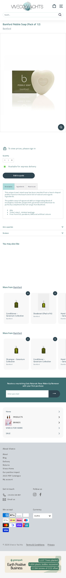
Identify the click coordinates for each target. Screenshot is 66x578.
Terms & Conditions (35, 544)
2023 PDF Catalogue (12, 475)
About (5, 454)
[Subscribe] (54, 393)
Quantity (6, 156)
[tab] (9, 186)
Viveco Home (8, 468)
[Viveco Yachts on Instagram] (34, 494)
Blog (4, 457)
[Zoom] (61, 127)
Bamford (7, 28)
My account (8, 479)
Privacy (51, 544)
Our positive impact (11, 472)
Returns (6, 464)
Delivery (6, 461)
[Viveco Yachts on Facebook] (40, 494)
